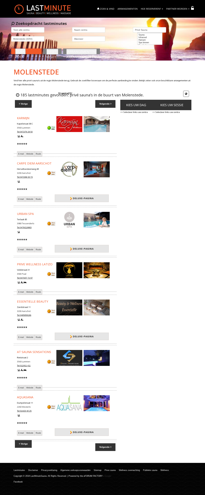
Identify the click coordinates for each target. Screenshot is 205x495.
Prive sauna (110, 470)
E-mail (21, 154)
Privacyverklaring (49, 470)
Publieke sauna (150, 470)
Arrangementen (128, 8)
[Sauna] (149, 35)
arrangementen (181, 80)
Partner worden (177, 8)
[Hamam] (149, 40)
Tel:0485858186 (24, 315)
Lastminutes (19, 470)
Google (108, 476)
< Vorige (23, 103)
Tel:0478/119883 (24, 227)
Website (29, 154)
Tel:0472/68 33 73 (25, 177)
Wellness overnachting (129, 470)
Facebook (18, 482)
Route (38, 154)
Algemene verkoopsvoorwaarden (75, 470)
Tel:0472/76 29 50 (25, 132)
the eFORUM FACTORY (91, 476)
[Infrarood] (149, 37)
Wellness (164, 470)
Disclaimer (33, 470)
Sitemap (97, 470)
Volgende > (105, 103)
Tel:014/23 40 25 (24, 411)
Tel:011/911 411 (24, 366)
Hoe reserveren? (151, 8)
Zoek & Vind (106, 8)
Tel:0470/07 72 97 (25, 278)
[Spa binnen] (149, 42)
